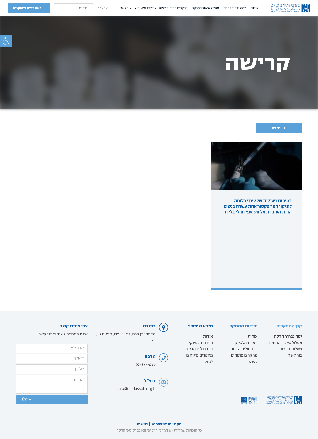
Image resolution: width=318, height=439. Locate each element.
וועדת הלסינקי (245, 343)
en (99, 8)
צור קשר (125, 8)
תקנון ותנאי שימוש (166, 424)
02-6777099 (145, 365)
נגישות (142, 424)
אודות (254, 8)
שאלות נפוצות (146, 8)
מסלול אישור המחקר (205, 8)
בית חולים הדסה (243, 349)
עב (106, 8)
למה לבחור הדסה (235, 8)
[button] (6, 41)
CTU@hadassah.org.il (137, 389)
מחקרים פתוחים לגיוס (173, 8)
